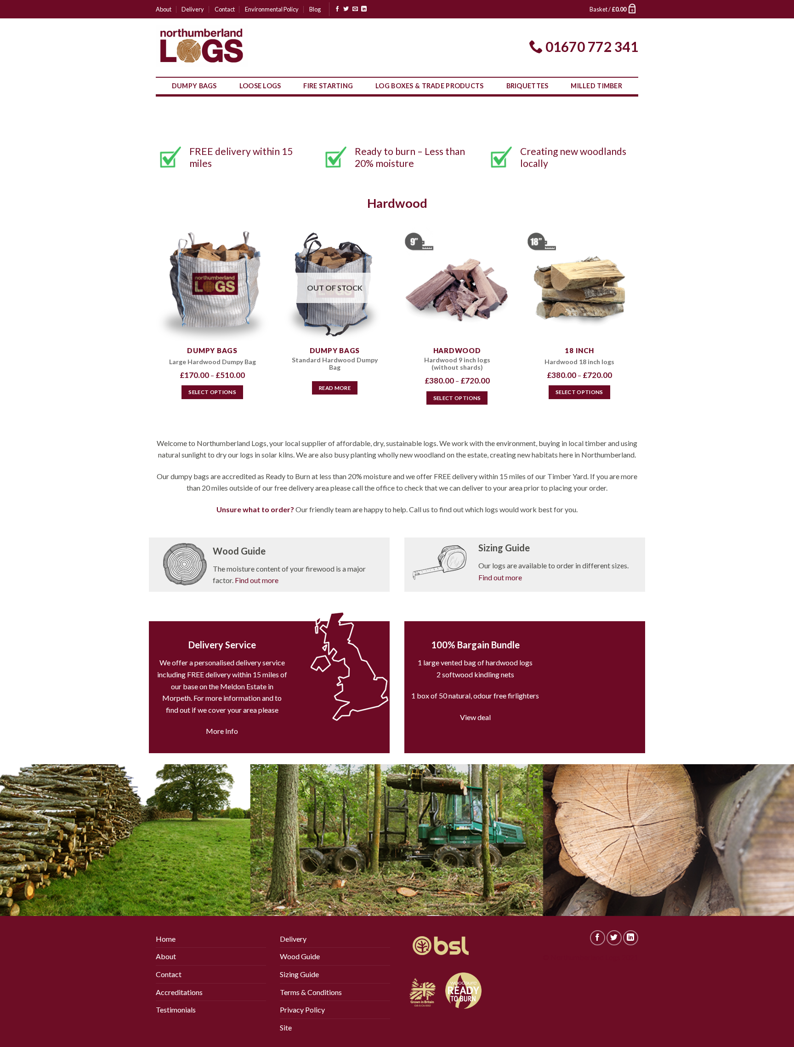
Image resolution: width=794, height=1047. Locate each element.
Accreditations (179, 992)
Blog (315, 9)
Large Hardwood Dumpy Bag (212, 362)
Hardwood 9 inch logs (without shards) (457, 363)
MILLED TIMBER (596, 86)
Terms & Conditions (311, 992)
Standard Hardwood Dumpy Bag (335, 363)
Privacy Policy (302, 1009)
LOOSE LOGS (260, 86)
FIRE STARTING (328, 86)
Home (166, 938)
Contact (225, 9)
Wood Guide (300, 956)
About (163, 9)
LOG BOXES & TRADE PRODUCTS (429, 86)
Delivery (192, 9)
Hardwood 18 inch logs (579, 362)
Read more (335, 388)
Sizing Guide (299, 974)
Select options (212, 392)
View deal (475, 717)
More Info (222, 731)
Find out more (256, 580)
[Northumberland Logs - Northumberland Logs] (202, 46)
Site (286, 1027)
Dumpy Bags (194, 86)
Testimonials (176, 1009)
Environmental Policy (272, 9)
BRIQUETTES (527, 86)
